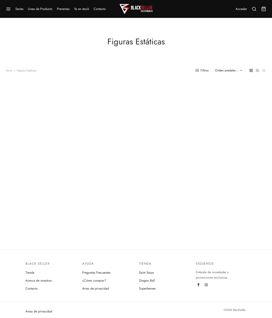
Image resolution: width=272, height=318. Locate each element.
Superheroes (147, 288)
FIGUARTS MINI (19, 146)
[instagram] (206, 285)
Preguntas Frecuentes (96, 272)
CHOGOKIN (218, 146)
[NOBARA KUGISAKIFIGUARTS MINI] (36, 108)
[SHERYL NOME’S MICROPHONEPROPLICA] (169, 108)
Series (19, 9)
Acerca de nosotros (38, 280)
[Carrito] (263, 9)
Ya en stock (81, 9)
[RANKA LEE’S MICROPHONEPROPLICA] (102, 108)
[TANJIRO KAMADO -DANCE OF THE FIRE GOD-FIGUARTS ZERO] (36, 192)
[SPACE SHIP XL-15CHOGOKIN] (235, 108)
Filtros (204, 70)
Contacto (100, 9)
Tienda (29, 272)
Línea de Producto (40, 9)
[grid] (251, 70)
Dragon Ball (147, 280)
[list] (264, 70)
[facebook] (198, 285)
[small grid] (257, 70)
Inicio (9, 70)
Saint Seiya (146, 272)
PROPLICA (92, 146)
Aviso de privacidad (95, 288)
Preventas (63, 9)
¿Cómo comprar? (94, 280)
